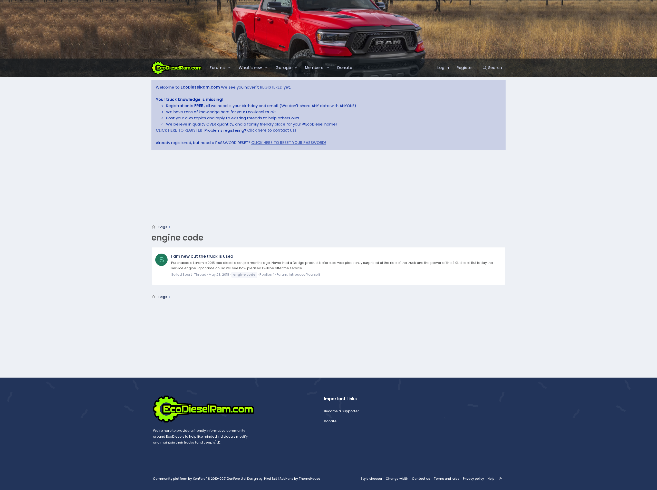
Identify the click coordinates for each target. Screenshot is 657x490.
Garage (283, 67)
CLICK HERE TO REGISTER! (180, 130)
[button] (229, 67)
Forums (217, 67)
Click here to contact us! (271, 130)
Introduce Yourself (304, 274)
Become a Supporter (341, 411)
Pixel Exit (270, 478)
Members (314, 67)
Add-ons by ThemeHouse (299, 478)
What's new (250, 67)
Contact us (421, 478)
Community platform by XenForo (199, 478)
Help (491, 478)
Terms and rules (446, 478)
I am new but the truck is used (202, 256)
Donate (344, 67)
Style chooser (371, 478)
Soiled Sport (181, 274)
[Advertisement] (305, 189)
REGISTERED (271, 87)
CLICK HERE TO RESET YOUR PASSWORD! (288, 142)
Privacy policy (473, 478)
